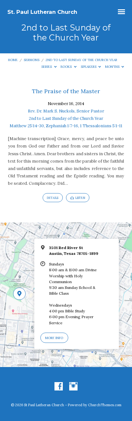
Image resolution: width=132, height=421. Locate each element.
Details (52, 198)
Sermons (31, 60)
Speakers (89, 67)
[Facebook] (58, 386)
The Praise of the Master (66, 91)
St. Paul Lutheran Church (42, 12)
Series (47, 67)
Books (67, 67)
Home (13, 60)
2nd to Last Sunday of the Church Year (81, 60)
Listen (80, 198)
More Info (54, 338)
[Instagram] (73, 386)
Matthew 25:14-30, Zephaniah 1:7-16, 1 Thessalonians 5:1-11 (66, 126)
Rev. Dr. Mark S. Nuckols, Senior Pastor (66, 111)
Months (112, 67)
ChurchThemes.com (104, 405)
